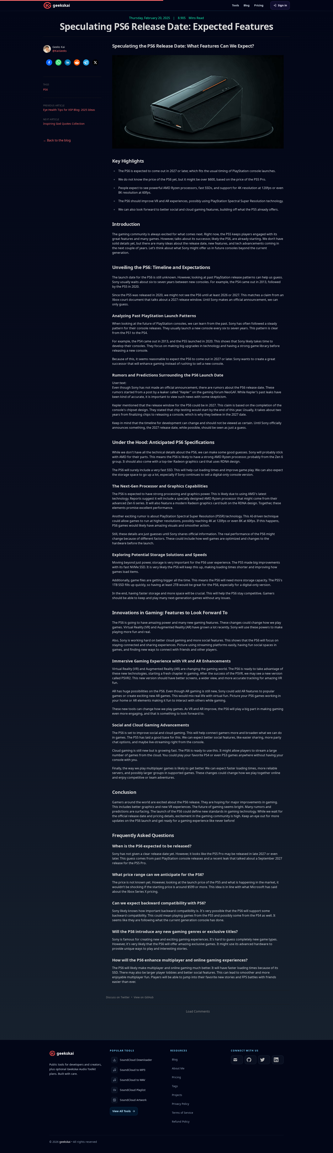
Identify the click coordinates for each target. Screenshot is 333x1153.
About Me (178, 1068)
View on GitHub (144, 997)
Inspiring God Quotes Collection (64, 123)
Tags (175, 1086)
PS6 (45, 89)
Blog (247, 5)
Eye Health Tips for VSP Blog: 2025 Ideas (69, 110)
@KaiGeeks (59, 51)
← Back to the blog (57, 140)
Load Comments (198, 1011)
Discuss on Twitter (118, 997)
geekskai (65, 1142)
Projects (177, 1095)
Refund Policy (180, 1121)
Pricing (258, 5)
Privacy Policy (180, 1104)
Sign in (282, 5)
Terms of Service (182, 1112)
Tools (235, 5)
